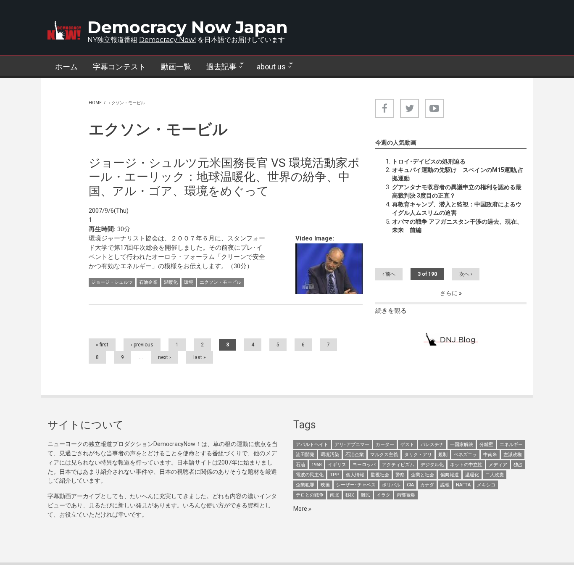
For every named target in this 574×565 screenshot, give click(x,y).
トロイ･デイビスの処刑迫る (429, 161)
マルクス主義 (384, 454)
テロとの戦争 (310, 495)
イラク (383, 495)
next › (164, 357)
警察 (400, 475)
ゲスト (407, 444)
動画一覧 (176, 66)
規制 (443, 454)
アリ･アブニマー (351, 444)
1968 (316, 464)
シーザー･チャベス (356, 485)
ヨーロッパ (364, 464)
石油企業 (148, 282)
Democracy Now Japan (187, 27)
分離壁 (486, 444)
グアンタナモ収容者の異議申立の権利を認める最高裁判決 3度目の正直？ (456, 191)
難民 (365, 495)
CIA (410, 485)
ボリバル (391, 485)
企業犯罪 (305, 485)
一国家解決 (461, 444)
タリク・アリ (418, 454)
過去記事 (218, 66)
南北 (334, 495)
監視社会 (380, 475)
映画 (325, 485)
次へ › (465, 274)
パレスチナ (432, 444)
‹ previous (142, 345)
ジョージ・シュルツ (112, 282)
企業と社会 (422, 475)
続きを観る (391, 310)
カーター (385, 444)
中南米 (490, 454)
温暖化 (171, 282)
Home (95, 102)
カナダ (427, 485)
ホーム (66, 66)
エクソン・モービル (220, 282)
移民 (350, 495)
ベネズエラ (465, 454)
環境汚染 (330, 454)
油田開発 (305, 454)
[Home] (64, 30)
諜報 (445, 485)
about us (267, 66)
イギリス (337, 464)
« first (102, 345)
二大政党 (494, 475)
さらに (449, 293)
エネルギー (511, 444)
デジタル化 (432, 464)
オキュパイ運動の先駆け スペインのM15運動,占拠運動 (458, 174)
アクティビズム (398, 464)
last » (199, 357)
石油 (300, 464)
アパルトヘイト (312, 444)
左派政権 (512, 454)
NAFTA (463, 485)
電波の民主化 (310, 475)
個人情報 (355, 475)
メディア (498, 464)
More (300, 508)
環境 (188, 282)
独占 (518, 464)
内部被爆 (406, 495)
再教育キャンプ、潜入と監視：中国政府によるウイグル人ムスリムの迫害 (456, 208)
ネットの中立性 (466, 464)
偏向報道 (449, 475)
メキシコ (486, 485)
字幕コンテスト (119, 66)
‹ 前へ (388, 274)
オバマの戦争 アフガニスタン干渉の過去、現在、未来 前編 (457, 225)
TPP (335, 475)
